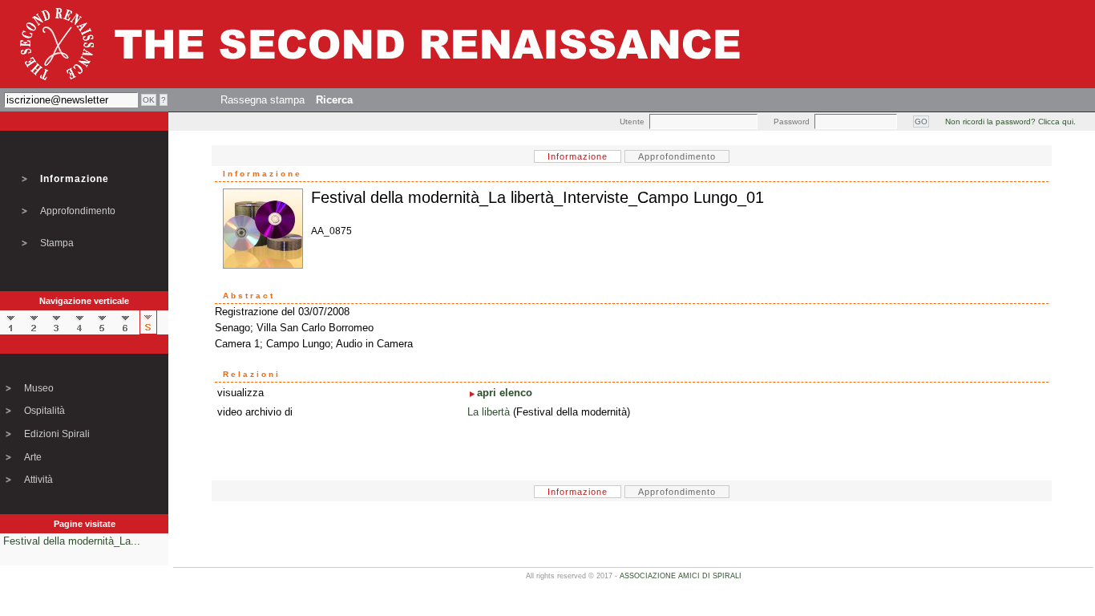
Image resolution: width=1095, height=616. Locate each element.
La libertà (488, 412)
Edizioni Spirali (57, 434)
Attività (38, 479)
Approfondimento (77, 211)
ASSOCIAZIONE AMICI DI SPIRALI (680, 576)
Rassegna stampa (262, 100)
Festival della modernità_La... (71, 541)
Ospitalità (44, 410)
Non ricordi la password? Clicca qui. (1010, 121)
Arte (33, 457)
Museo (39, 388)
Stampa (57, 243)
